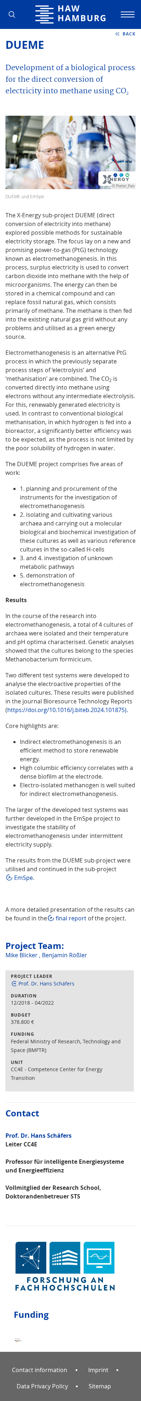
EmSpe (23, 878)
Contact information (39, 1370)
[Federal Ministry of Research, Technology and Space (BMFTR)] (19, 1335)
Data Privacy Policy (42, 1386)
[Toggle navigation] (127, 14)
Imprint (98, 1370)
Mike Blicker (22, 955)
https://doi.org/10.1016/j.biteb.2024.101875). (67, 710)
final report (71, 918)
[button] (14, 14)
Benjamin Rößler (64, 955)
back (129, 34)
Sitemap (100, 1386)
